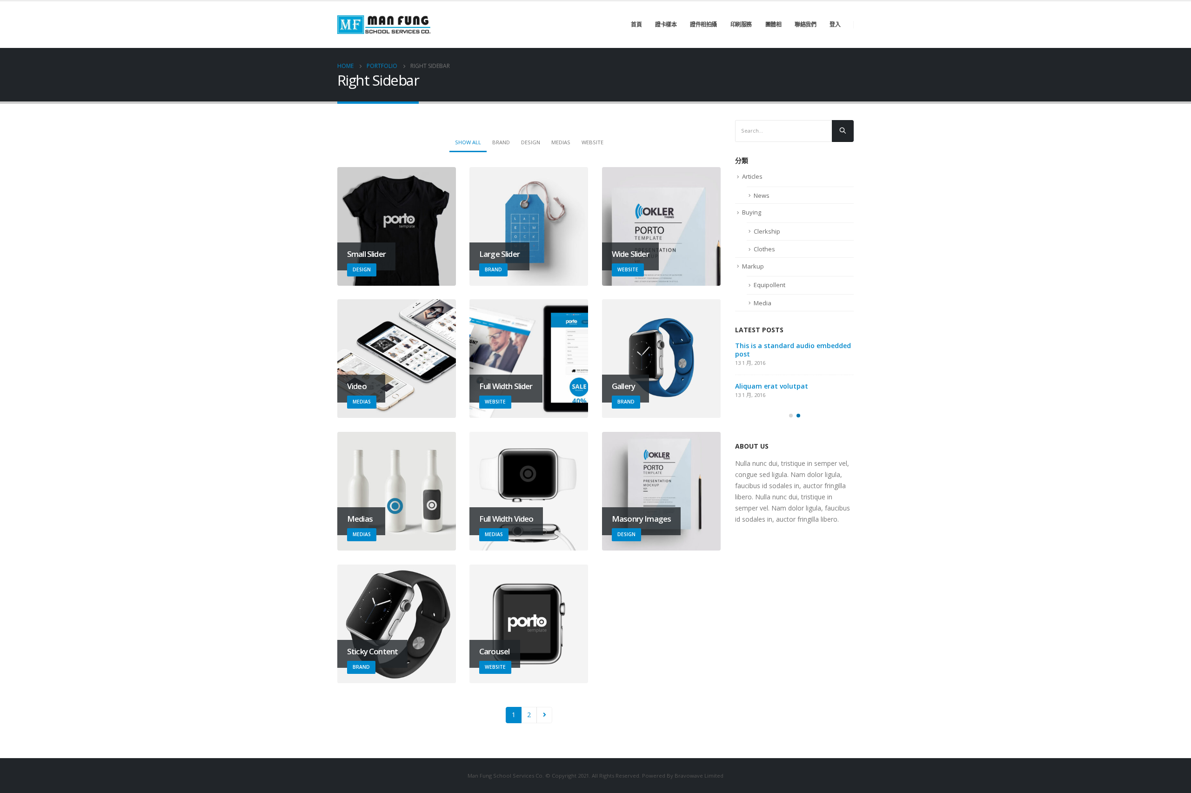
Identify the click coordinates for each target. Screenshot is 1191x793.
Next (544, 715)
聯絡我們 (805, 24)
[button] (791, 415)
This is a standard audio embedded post (793, 349)
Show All (468, 142)
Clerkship (767, 231)
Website (592, 142)
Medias (560, 142)
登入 (835, 24)
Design (530, 142)
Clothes (764, 249)
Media (762, 303)
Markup (753, 266)
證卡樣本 (665, 24)
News (761, 195)
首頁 (636, 24)
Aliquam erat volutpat (771, 386)
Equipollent (769, 285)
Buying (751, 212)
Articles (752, 176)
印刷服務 (741, 24)
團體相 (773, 24)
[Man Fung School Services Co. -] (383, 24)
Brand (501, 142)
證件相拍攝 (703, 24)
